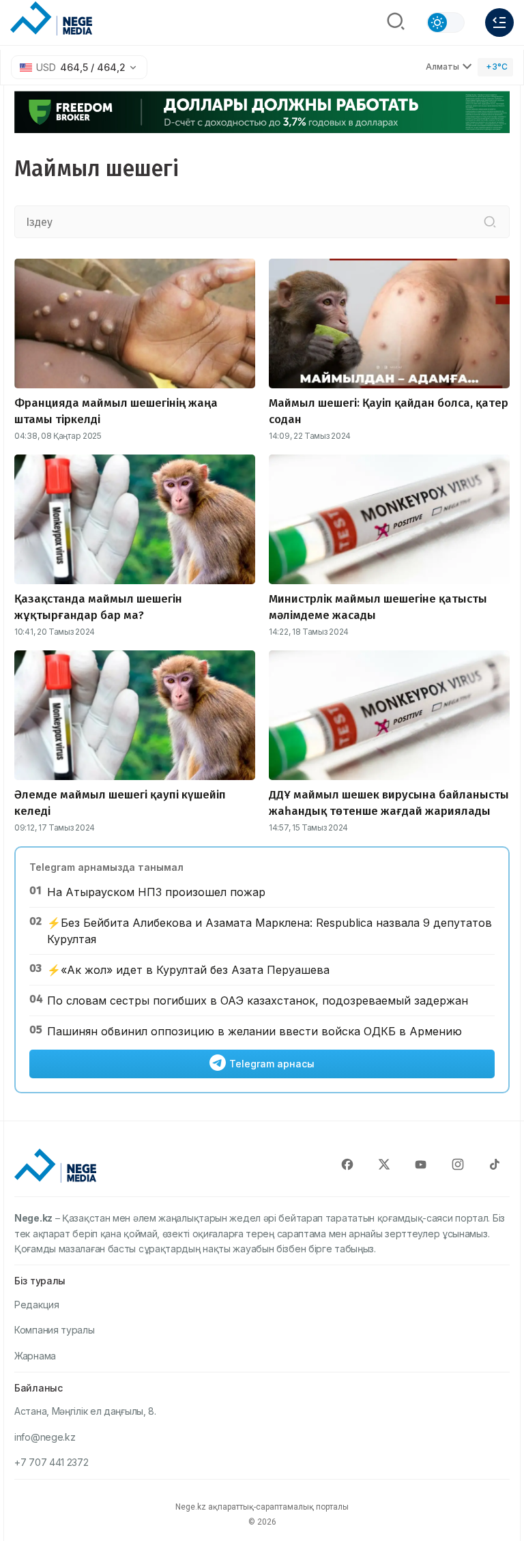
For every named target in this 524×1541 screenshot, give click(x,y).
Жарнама (35, 1356)
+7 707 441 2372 (51, 1462)
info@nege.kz (44, 1437)
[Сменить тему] (445, 22)
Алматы (442, 66)
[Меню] (499, 22)
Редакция (36, 1304)
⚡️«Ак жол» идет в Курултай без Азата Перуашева (188, 970)
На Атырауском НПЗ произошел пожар (156, 892)
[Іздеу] (489, 221)
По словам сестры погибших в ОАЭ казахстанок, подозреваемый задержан (257, 1000)
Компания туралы (54, 1330)
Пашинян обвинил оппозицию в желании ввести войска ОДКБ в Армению (254, 1031)
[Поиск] (395, 22)
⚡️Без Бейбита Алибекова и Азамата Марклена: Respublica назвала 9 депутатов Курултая (269, 931)
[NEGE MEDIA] (51, 19)
